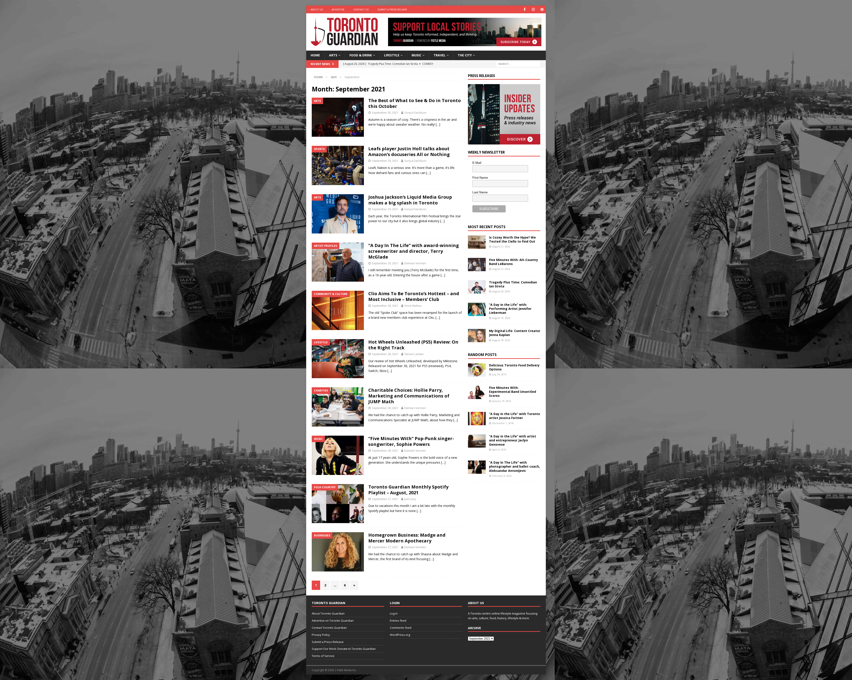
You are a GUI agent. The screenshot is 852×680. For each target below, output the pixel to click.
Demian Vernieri (415, 263)
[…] (438, 124)
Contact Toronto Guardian (329, 628)
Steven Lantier (414, 354)
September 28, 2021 (385, 306)
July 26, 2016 (499, 374)
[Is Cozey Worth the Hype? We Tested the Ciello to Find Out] (477, 242)
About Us (317, 9)
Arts (333, 55)
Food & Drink (360, 55)
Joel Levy (410, 499)
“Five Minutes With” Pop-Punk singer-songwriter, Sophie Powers (411, 441)
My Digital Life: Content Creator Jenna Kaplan (514, 333)
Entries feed (398, 621)
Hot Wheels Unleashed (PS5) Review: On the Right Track (413, 345)
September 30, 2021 (385, 113)
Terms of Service (323, 656)
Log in (394, 613)
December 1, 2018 (503, 423)
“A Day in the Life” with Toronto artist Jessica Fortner (514, 416)
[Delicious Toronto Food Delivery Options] (477, 370)
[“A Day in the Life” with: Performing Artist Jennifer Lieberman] (477, 309)
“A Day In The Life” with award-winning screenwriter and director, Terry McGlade (413, 251)
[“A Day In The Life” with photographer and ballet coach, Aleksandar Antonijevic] (477, 467)
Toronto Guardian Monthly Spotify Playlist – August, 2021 (408, 490)
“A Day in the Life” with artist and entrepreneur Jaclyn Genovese (512, 440)
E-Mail (476, 162)
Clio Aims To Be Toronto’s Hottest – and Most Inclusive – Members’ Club (413, 296)
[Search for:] (518, 63)
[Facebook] (525, 9)
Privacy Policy (321, 635)
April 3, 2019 (499, 449)
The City (465, 55)
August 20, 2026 (501, 291)
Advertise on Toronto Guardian (333, 621)
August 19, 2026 (501, 318)
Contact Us (361, 9)
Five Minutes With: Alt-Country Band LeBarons (513, 262)
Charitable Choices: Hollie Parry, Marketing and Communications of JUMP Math (408, 396)
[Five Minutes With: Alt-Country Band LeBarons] (477, 264)
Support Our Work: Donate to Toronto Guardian (344, 649)
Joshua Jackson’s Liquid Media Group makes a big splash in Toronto (410, 200)
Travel (440, 55)
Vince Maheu (413, 306)
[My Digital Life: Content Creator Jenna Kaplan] (477, 335)
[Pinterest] (542, 9)
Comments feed (400, 628)
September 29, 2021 (385, 161)
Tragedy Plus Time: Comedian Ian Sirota (513, 284)
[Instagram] (533, 9)
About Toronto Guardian (328, 613)
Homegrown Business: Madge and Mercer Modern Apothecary (407, 538)
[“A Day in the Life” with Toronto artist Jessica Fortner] (477, 418)
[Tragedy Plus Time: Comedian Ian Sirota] (477, 287)
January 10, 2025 (501, 401)
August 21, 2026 (501, 246)
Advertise (338, 9)
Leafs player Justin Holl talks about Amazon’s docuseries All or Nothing (409, 151)
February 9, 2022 (502, 475)
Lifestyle (391, 55)
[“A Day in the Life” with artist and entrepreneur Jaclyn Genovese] (477, 441)
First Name (480, 177)
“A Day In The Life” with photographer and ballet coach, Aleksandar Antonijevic (514, 466)
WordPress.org (400, 635)
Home (315, 55)
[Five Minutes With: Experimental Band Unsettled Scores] (477, 392)
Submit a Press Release (392, 9)
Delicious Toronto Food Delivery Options (514, 367)
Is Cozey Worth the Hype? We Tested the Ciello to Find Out (512, 239)
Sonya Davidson (415, 113)
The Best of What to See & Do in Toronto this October (414, 103)
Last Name (480, 192)
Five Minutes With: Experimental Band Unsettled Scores (512, 391)
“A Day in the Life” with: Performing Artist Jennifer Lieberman (510, 308)
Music (416, 55)
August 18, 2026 (501, 340)
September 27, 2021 (385, 499)
